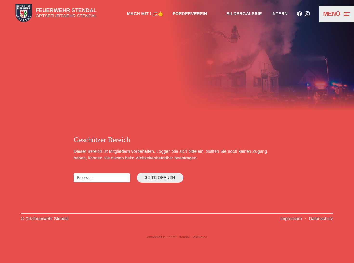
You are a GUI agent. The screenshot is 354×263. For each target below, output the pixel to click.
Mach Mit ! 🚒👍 (145, 13)
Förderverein (190, 13)
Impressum (291, 218)
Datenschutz (321, 218)
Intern (279, 13)
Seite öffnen (160, 178)
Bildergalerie (244, 13)
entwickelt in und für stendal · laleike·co (177, 237)
